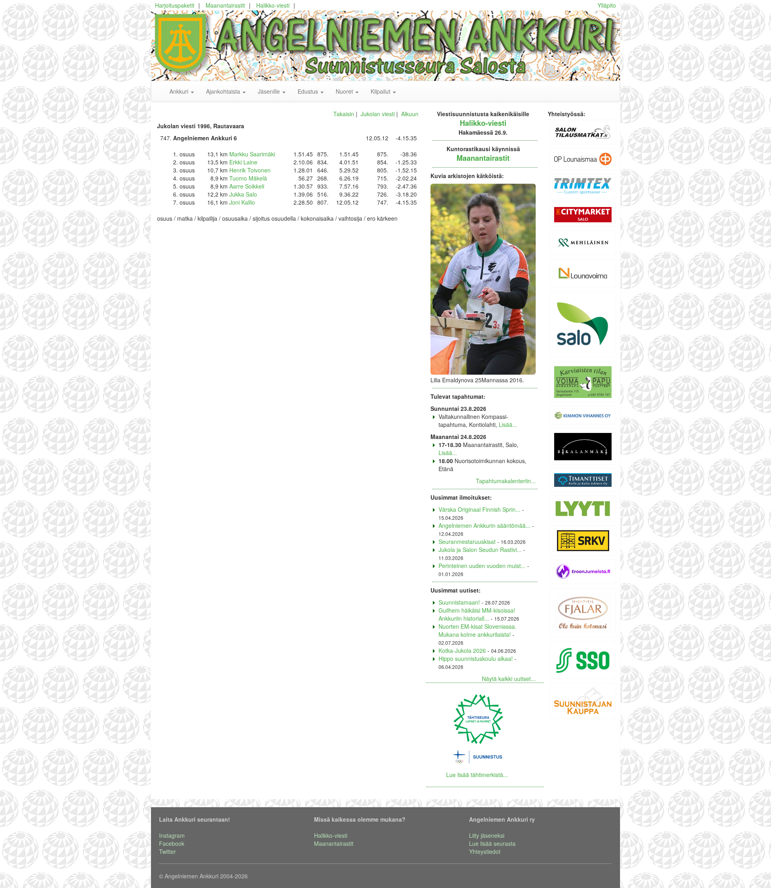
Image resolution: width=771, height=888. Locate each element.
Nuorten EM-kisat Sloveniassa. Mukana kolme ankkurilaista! (477, 630)
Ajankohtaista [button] (224, 91)
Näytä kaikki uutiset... (509, 679)
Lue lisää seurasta (492, 843)
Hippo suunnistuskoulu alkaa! (476, 658)
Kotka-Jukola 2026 (462, 650)
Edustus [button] (309, 91)
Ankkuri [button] (179, 91)
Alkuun (409, 114)
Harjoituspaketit (174, 5)
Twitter (167, 851)
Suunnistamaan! (459, 602)
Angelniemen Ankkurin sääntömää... (484, 525)
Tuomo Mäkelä (248, 178)
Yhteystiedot (484, 851)
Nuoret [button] (345, 91)
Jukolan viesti (378, 114)
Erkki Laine (243, 162)
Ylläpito (607, 5)
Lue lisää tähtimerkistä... (477, 775)
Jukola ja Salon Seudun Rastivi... (480, 550)
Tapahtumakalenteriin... (506, 481)
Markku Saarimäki (252, 154)
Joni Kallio (242, 202)
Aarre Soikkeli (246, 186)
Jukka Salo (243, 194)
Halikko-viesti (273, 5)
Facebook (171, 843)
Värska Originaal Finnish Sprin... (479, 509)
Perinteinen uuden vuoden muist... (482, 566)
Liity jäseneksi (486, 835)
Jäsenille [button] (269, 91)
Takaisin (343, 114)
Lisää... (508, 424)
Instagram (172, 835)
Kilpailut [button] (381, 91)
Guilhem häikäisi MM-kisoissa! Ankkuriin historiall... (477, 614)
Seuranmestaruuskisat (467, 541)
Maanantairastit (225, 5)
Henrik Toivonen (250, 170)
